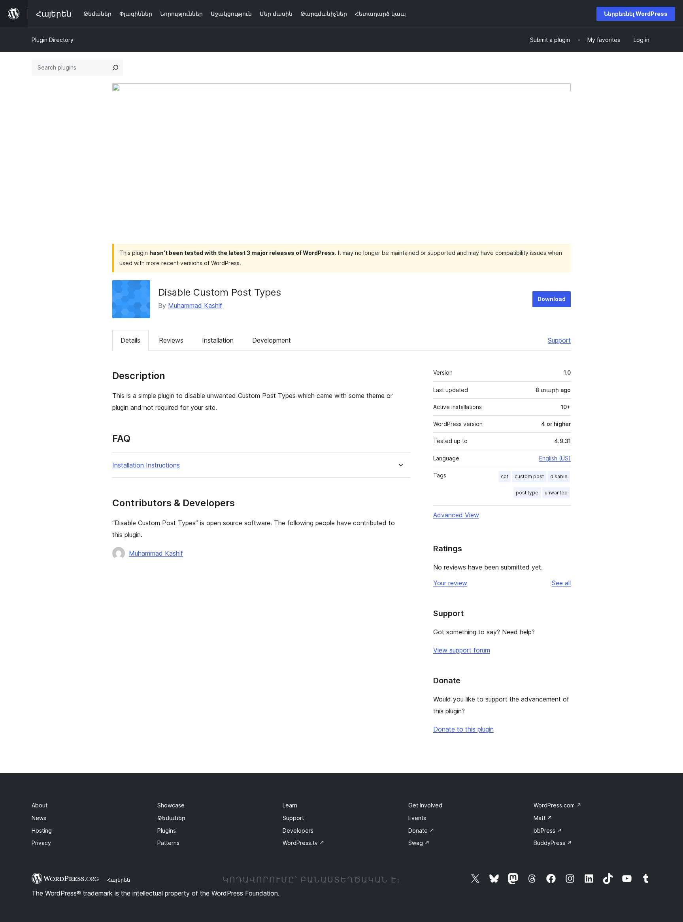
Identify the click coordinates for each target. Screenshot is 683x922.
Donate (421, 830)
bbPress (548, 830)
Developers (298, 830)
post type (527, 493)
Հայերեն (118, 880)
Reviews (171, 340)
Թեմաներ (171, 818)
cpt (504, 476)
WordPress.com (557, 805)
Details (130, 340)
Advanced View (456, 515)
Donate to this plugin (463, 729)
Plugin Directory (53, 39)
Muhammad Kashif (195, 305)
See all (561, 583)
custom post (529, 476)
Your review (450, 583)
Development (271, 340)
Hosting (42, 830)
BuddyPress (553, 842)
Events (417, 818)
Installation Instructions (146, 465)
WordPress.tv (304, 842)
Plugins (166, 830)
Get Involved (425, 805)
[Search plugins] (115, 67)
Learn (290, 805)
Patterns (168, 842)
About (39, 805)
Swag (419, 842)
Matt (543, 818)
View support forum (461, 650)
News (39, 818)
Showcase (171, 805)
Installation (218, 340)
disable (559, 476)
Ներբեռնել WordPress (636, 13)
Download (552, 299)
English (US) (555, 458)
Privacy (41, 842)
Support (559, 340)
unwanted (556, 493)
